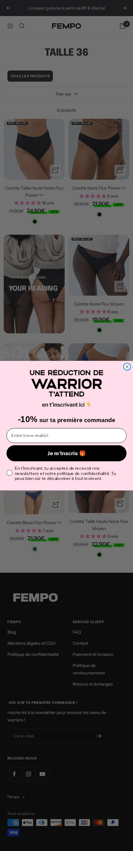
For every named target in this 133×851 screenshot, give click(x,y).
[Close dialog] (127, 366)
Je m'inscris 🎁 (66, 453)
